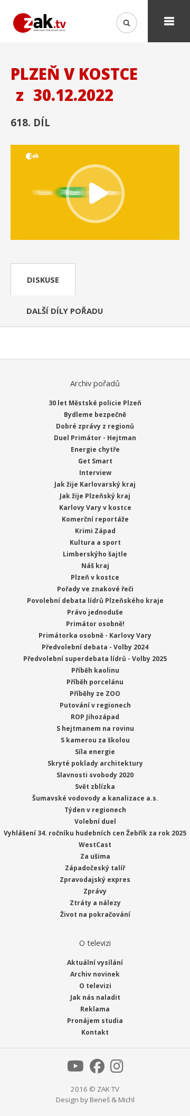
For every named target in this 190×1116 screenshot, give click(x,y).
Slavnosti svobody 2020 (95, 774)
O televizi (95, 985)
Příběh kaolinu (95, 670)
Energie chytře (95, 449)
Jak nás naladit (95, 997)
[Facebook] (97, 1069)
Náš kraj (95, 565)
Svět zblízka (95, 786)
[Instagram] (117, 1069)
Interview (95, 472)
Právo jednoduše (95, 612)
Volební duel (95, 821)
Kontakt (95, 1032)
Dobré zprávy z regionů (95, 426)
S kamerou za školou (95, 740)
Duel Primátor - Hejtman (95, 437)
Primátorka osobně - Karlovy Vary (95, 635)
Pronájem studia (95, 1020)
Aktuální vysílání (95, 962)
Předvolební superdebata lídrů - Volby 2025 (95, 658)
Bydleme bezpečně (95, 414)
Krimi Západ (95, 530)
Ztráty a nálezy (95, 902)
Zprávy (95, 891)
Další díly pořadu (64, 310)
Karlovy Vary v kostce (95, 507)
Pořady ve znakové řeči (95, 588)
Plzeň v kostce (95, 577)
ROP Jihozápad (95, 716)
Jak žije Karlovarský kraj (95, 484)
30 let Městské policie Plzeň (95, 402)
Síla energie (95, 751)
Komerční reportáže (95, 519)
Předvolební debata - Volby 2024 (95, 647)
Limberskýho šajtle (95, 554)
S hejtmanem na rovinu (95, 728)
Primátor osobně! (95, 623)
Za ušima (95, 856)
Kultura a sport (95, 542)
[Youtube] (75, 1069)
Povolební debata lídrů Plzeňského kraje (95, 600)
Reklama (95, 1009)
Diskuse (43, 279)
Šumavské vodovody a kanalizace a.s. (95, 798)
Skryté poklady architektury (95, 763)
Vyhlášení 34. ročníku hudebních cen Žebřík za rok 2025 (95, 833)
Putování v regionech (95, 705)
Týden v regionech (95, 809)
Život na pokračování (95, 914)
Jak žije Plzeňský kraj (95, 495)
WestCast (95, 844)
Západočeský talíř (95, 867)
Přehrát (95, 193)
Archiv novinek (95, 974)
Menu (169, 21)
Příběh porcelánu (95, 681)
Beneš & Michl (112, 1099)
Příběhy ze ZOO (95, 693)
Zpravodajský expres (95, 879)
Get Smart (95, 461)
